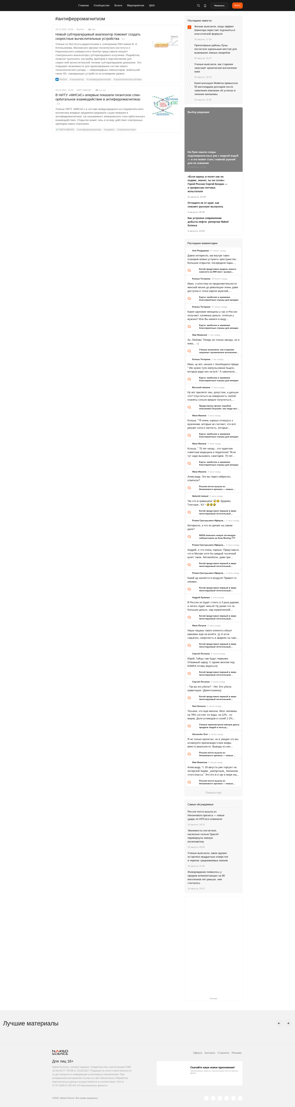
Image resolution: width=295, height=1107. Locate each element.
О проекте (223, 1053)
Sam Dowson (199, 706)
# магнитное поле (126, 129)
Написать (219, 5)
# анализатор (77, 79)
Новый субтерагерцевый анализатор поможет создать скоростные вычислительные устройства (97, 36)
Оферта (197, 1053)
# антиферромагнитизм (99, 79)
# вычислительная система (127, 79)
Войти (237, 5)
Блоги (118, 5)
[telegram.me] (233, 1098)
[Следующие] (288, 1023)
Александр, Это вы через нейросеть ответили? (209, 478)
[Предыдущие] (279, 1023)
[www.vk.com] (213, 1098)
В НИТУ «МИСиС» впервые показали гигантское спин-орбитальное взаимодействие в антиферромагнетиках (98, 99)
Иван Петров (199, 625)
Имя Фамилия (199, 335)
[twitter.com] (206, 1098)
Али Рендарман (200, 250)
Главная (83, 5)
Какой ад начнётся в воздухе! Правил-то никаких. (211, 580)
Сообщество (102, 5)
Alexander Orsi (200, 734)
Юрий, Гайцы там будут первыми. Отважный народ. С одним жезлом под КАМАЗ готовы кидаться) (210, 662)
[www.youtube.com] (219, 1098)
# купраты (109, 129)
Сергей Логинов (201, 653)
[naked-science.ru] (240, 1098)
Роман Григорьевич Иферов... (208, 520)
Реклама (237, 1053)
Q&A (152, 5)
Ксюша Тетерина (201, 278)
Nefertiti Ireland (200, 496)
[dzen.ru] (226, 1098)
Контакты (210, 1053)
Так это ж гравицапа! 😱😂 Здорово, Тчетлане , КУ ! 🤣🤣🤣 (209, 503)
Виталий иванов (201, 387)
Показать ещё (213, 792)
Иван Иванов (199, 415)
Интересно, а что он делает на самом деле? (209, 527)
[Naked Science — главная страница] (64, 5)
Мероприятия (135, 5)
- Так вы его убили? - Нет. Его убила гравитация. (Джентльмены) (209, 688)
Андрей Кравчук (201, 597)
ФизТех (80, 29)
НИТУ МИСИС (84, 90)
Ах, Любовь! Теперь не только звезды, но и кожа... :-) (213, 341)
